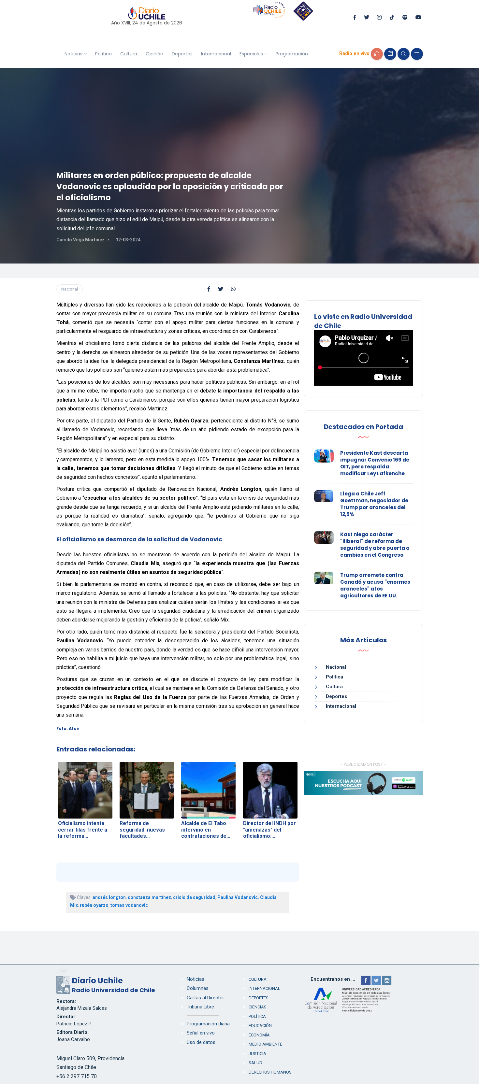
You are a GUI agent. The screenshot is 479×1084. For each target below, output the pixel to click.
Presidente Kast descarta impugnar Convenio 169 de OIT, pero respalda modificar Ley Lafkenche (374, 463)
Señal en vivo (201, 1033)
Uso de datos (201, 1042)
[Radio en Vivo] (377, 54)
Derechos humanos (270, 1072)
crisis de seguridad (194, 897)
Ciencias (258, 1007)
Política (103, 53)
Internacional (216, 53)
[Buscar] (404, 54)
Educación (260, 1025)
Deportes (182, 53)
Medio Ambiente (265, 1044)
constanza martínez (149, 897)
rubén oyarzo (94, 905)
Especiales (251, 53)
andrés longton (109, 897)
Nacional (69, 289)
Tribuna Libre (200, 1007)
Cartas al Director (205, 998)
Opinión (154, 53)
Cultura (128, 53)
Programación (292, 53)
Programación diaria (208, 1024)
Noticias (73, 53)
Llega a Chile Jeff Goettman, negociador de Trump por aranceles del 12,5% (374, 504)
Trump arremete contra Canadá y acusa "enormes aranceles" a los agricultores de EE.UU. (375, 585)
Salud (255, 1062)
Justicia (257, 1053)
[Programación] (390, 54)
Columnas (198, 988)
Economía (259, 1035)
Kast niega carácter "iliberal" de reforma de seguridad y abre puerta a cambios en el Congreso (375, 544)
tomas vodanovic (129, 905)
